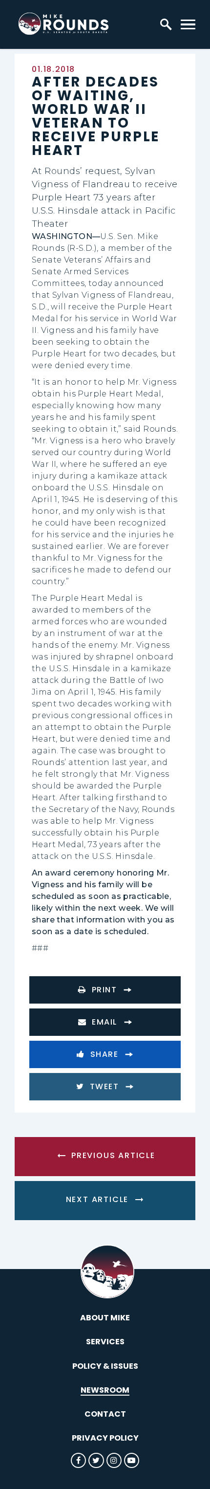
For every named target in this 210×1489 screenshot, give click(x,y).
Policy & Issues (105, 1366)
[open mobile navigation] (188, 24)
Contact (105, 1414)
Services (105, 1341)
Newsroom (105, 1390)
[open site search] (166, 24)
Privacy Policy (105, 1438)
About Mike (105, 1317)
